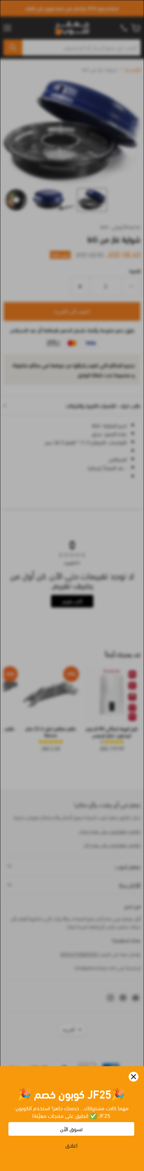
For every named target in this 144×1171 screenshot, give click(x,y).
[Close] (133, 1077)
